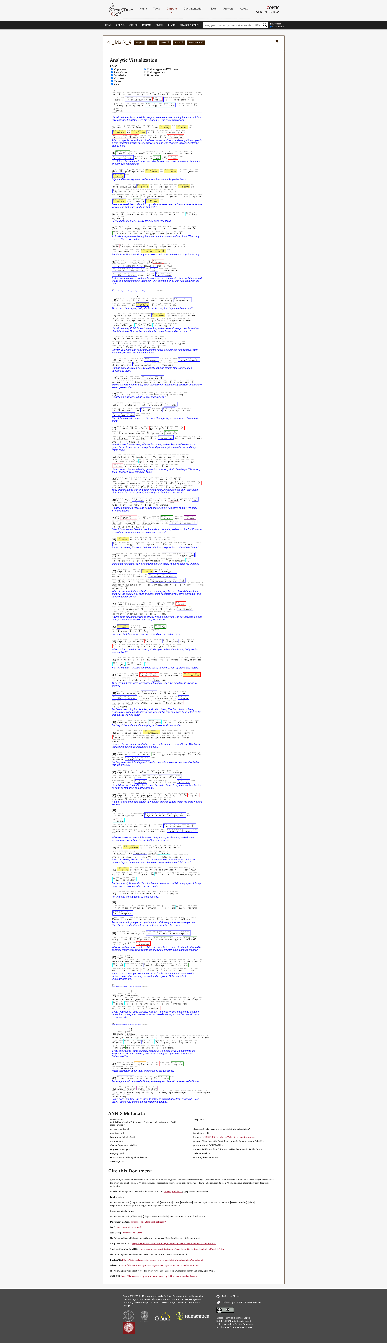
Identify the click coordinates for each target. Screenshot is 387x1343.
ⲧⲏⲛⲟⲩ (133, 907)
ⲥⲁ (119, 646)
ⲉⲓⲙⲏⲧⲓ (167, 270)
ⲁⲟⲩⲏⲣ (160, 500)
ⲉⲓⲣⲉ (139, 343)
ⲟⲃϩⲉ (174, 433)
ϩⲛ (195, 105)
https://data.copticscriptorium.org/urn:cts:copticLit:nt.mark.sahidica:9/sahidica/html (174, 1243)
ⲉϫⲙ (163, 320)
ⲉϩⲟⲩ (157, 965)
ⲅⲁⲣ (133, 214)
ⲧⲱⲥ (124, 438)
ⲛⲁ (138, 94)
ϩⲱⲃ (117, 320)
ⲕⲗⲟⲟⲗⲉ (128, 228)
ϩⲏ (170, 137)
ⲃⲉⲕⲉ (188, 919)
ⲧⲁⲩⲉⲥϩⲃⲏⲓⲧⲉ (128, 433)
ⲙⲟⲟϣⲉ (164, 857)
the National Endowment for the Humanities (181, 1296)
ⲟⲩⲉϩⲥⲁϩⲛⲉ (131, 584)
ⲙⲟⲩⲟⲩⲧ (125, 703)
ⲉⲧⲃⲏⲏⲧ (152, 347)
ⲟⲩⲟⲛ (139, 782)
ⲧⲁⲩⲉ (169, 265)
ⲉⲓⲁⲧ (151, 246)
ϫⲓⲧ (157, 132)
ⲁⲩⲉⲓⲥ (156, 466)
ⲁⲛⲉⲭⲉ (139, 466)
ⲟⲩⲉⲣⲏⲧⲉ (135, 995)
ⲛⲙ (190, 127)
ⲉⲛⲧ (119, 270)
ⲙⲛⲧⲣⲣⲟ (155, 105)
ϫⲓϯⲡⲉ (183, 99)
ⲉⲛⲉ (145, 939)
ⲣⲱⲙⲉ (133, 275)
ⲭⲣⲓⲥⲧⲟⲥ (127, 913)
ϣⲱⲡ (127, 815)
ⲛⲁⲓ (157, 158)
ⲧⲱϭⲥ (130, 158)
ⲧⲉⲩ (191, 795)
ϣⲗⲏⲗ (122, 664)
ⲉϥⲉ (124, 325)
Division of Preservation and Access (171, 1299)
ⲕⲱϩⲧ (169, 518)
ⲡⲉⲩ (118, 365)
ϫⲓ (152, 127)
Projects (228, 8)
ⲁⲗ (183, 581)
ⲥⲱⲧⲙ (169, 233)
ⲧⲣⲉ (136, 158)
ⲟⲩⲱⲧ (173, 1042)
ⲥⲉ (175, 99)
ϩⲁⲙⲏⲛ (153, 94)
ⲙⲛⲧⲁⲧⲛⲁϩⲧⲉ (178, 560)
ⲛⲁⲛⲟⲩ (127, 191)
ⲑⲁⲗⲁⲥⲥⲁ (145, 944)
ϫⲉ (147, 94)
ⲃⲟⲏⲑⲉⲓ (151, 523)
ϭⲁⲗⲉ (145, 1003)
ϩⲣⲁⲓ (171, 1092)
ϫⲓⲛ (150, 504)
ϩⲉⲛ (137, 365)
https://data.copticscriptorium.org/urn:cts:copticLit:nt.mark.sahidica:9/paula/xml (162, 1260)
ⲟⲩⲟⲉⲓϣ (174, 500)
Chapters (119, 78)
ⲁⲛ (189, 99)
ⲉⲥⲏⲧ (143, 262)
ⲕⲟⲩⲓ (165, 933)
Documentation (193, 8)
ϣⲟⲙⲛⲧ (169, 703)
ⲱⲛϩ (121, 965)
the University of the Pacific (174, 1302)
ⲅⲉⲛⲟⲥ (154, 659)
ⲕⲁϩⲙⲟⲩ (163, 1092)
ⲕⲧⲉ (130, 799)
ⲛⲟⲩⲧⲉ (171, 105)
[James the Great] (115, 132)
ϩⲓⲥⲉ (149, 325)
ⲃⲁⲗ (133, 1033)
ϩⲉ (127, 347)
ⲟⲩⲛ (200, 94)
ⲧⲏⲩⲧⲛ (178, 777)
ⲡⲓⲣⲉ (146, 158)
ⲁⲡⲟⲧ (153, 907)
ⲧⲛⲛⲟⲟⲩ (188, 831)
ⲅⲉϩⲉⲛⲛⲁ (150, 970)
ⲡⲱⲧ (159, 382)
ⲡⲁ (147, 233)
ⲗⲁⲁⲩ (120, 251)
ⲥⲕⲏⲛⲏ (161, 196)
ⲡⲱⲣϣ (137, 228)
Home (143, 8)
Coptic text (120, 69)
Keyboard (276, 24)
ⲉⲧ (132, 99)
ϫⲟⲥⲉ (135, 137)
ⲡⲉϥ (136, 500)
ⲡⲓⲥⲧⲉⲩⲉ (191, 544)
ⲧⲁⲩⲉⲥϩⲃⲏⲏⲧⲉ (175, 487)
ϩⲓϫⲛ (149, 262)
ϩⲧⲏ (128, 526)
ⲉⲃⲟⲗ (144, 228)
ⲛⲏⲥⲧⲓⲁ (140, 664)
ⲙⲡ (169, 246)
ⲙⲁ (160, 99)
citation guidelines (173, 1191)
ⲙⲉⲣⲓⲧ (162, 233)
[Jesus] (162, 127)
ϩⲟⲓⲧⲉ (126, 153)
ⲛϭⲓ (156, 127)
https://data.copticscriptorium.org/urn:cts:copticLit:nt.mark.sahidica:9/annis (159, 1276)
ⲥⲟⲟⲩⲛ (128, 214)
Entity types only (156, 72)
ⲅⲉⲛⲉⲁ (121, 461)
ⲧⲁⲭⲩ (190, 874)
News (213, 8)
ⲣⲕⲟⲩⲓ (127, 782)
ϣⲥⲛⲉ (128, 246)
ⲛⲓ (170, 815)
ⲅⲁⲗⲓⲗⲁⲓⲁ (195, 675)
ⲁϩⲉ (136, 99)
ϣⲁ (152, 428)
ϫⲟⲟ (143, 438)
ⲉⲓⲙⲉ (164, 680)
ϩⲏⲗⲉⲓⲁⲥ (154, 171)
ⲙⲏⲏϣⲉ (195, 360)
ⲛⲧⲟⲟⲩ (120, 722)
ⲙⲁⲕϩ (193, 939)
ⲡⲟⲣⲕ (137, 1037)
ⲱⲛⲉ (161, 939)
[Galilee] (186, 675)
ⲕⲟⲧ (188, 584)
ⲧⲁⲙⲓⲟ (132, 196)
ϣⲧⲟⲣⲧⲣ (138, 382)
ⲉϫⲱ (150, 228)
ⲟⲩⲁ (151, 405)
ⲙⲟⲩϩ (142, 153)
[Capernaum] (146, 732)
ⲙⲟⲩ (121, 105)
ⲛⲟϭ (185, 360)
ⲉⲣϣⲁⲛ (174, 270)
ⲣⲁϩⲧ (120, 158)
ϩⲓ (164, 137)
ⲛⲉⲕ (161, 438)
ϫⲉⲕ (193, 315)
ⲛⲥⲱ (176, 233)
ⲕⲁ (138, 754)
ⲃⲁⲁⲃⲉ (119, 1092)
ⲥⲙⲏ (175, 228)
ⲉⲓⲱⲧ (140, 500)
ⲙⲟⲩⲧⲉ (158, 772)
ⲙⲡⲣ (159, 869)
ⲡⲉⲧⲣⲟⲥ (183, 127)
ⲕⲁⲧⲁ (119, 347)
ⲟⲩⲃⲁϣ (162, 153)
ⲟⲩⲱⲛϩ (127, 171)
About (244, 8)
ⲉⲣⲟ (133, 171)
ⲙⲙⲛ (186, 869)
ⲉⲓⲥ (154, 500)
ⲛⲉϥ (120, 153)
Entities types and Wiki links (162, 69)
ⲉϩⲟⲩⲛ (115, 588)
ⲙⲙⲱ (146, 466)
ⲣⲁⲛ (122, 821)
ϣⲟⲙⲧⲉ (150, 196)
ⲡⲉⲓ (156, 99)
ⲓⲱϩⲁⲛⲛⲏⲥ (140, 132)
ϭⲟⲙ (121, 110)
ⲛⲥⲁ (137, 251)
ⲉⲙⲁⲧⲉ (170, 153)
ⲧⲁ (170, 560)
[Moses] (167, 171)
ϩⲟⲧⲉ (194, 214)
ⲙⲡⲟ (132, 415)
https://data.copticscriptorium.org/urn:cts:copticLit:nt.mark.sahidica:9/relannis (160, 1265)
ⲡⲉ (141, 233)
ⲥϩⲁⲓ (157, 320)
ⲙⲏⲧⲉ (196, 795)
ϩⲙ (113, 365)
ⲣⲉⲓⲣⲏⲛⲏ (206, 1092)
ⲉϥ (143, 1092)
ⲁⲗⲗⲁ (144, 523)
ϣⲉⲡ (131, 325)
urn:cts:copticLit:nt (132, 1232)
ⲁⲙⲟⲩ (154, 584)
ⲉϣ (159, 646)
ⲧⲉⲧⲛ (151, 394)
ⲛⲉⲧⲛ (175, 394)
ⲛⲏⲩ (126, 262)
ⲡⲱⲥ (139, 320)
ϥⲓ (144, 246)
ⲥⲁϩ (148, 410)
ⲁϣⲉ (176, 939)
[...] (137, 295)
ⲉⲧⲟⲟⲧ (135, 265)
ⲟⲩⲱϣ (135, 680)
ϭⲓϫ (163, 627)
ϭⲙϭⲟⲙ (183, 874)
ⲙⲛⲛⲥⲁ (119, 127)
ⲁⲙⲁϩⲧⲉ (146, 627)
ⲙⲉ (162, 659)
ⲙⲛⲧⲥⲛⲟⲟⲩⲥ (177, 772)
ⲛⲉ (114, 94)
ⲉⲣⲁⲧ (132, 360)
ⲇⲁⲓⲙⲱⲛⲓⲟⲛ (140, 853)
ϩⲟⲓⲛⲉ (117, 99)
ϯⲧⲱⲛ (164, 365)
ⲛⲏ (186, 94)
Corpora (172, 8)
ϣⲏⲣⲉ (152, 233)
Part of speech (122, 72)
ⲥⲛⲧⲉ (185, 965)
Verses (117, 81)
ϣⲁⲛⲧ (128, 105)
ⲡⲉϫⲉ (119, 847)
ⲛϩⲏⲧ (141, 759)
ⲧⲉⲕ (128, 957)
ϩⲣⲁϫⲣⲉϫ (155, 433)
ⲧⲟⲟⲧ (135, 799)
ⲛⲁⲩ (138, 105)
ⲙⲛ (196, 171)
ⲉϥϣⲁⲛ (175, 315)
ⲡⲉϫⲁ (130, 315)
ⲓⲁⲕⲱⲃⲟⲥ (121, 132)
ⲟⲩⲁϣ (178, 343)
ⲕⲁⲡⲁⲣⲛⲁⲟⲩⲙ (153, 732)
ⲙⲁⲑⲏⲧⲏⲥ (154, 360)
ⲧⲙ (185, 584)
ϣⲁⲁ (189, 523)
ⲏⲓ (151, 641)
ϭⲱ (160, 191)
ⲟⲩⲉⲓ (171, 196)
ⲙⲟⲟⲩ (192, 518)
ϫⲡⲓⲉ (160, 305)
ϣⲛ (123, 526)
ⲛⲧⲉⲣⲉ (137, 378)
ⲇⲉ (129, 186)
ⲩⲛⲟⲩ (126, 378)
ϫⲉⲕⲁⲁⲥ (147, 265)
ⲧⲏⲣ (156, 378)
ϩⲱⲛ (128, 265)
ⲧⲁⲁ (148, 698)
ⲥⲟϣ (165, 325)
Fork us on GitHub (231, 1296)
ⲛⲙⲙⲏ (177, 461)
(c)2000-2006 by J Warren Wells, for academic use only (228, 1137)
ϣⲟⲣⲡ (175, 305)
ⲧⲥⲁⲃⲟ (129, 693)
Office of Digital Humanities (136, 1299)
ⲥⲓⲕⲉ (170, 939)
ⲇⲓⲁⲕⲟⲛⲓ (172, 782)
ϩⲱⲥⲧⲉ (115, 613)
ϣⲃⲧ (155, 137)
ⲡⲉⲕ (163, 853)
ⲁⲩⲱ (142, 137)
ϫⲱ (123, 94)
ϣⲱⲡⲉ (170, 461)
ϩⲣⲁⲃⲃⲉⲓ (118, 191)
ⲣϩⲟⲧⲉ (181, 722)
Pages (117, 84)
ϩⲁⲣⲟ (138, 526)
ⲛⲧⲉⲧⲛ (195, 907)
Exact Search (278, 26)
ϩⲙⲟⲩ (132, 1088)
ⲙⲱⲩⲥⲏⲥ (172, 171)
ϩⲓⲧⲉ (143, 487)
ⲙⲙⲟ (129, 94)
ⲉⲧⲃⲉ (167, 300)
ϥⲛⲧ (143, 1064)
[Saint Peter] (179, 127)
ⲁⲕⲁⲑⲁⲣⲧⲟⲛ (135, 483)
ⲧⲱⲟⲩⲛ (141, 275)
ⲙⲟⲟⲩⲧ (168, 275)
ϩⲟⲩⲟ (139, 939)
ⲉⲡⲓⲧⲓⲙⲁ (139, 576)
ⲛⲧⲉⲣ (135, 246)
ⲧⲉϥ (157, 504)
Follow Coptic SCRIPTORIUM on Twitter (241, 1302)
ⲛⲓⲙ (122, 320)
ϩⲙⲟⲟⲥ (131, 772)
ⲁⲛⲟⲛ (143, 646)
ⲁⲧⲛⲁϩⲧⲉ (133, 461)
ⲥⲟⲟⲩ (128, 127)
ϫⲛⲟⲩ (127, 300)
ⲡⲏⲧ (114, 576)
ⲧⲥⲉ (126, 907)
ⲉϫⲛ (183, 132)
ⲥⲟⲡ (134, 518)
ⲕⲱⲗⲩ (128, 857)
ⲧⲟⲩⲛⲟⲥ (124, 631)
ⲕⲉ (115, 251)
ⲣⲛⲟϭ (165, 777)
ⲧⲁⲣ (120, 196)
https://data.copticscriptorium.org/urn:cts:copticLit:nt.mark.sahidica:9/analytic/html (182, 1249)
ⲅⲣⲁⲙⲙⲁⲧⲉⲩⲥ (185, 300)
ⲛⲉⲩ (179, 754)
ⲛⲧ (144, 320)
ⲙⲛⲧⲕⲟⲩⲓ (164, 504)
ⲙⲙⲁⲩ (155, 675)
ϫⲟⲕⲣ (145, 1078)
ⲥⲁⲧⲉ (168, 970)
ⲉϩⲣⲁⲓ (163, 246)
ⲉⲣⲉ (188, 410)
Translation (120, 75)
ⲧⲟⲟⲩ (120, 137)
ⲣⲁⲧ (141, 99)
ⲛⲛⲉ (187, 153)
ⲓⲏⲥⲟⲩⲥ (167, 127)
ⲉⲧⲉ (124, 893)
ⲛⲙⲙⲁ (126, 251)
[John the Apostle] (134, 132)
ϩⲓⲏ (188, 737)
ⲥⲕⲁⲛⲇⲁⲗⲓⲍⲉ (135, 933)
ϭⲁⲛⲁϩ (149, 965)
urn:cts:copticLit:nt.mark (129, 1227)
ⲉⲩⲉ (183, 438)
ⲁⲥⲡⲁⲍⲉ (180, 382)
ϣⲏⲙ (191, 555)
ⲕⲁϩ (175, 158)
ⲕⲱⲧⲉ (123, 365)
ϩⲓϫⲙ (164, 158)
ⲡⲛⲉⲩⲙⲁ (121, 415)
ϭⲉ (138, 196)
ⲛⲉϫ (130, 853)
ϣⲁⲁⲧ (137, 961)
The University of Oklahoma (146, 1302)
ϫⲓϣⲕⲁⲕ (146, 555)
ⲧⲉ (116, 233)
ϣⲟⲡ (135, 826)
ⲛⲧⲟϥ (119, 315)
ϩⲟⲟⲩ (138, 127)
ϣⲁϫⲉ (191, 171)
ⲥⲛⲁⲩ (122, 1047)
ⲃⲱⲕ (202, 584)
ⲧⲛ (191, 94)
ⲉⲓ (191, 105)
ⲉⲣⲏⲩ (181, 394)
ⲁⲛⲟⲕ (114, 584)
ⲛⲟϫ (189, 438)
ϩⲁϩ (140, 325)
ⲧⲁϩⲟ (140, 428)
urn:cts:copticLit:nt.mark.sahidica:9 (148, 1222)
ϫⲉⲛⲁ (191, 970)
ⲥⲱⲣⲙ (166, 919)
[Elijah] (148, 171)
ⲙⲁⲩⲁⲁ (172, 132)
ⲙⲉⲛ (168, 315)
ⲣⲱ (144, 754)
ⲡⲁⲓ (136, 233)
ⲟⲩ (145, 99)
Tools (156, 8)
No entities (153, 75)
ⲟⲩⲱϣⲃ (123, 186)
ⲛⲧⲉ (122, 613)
